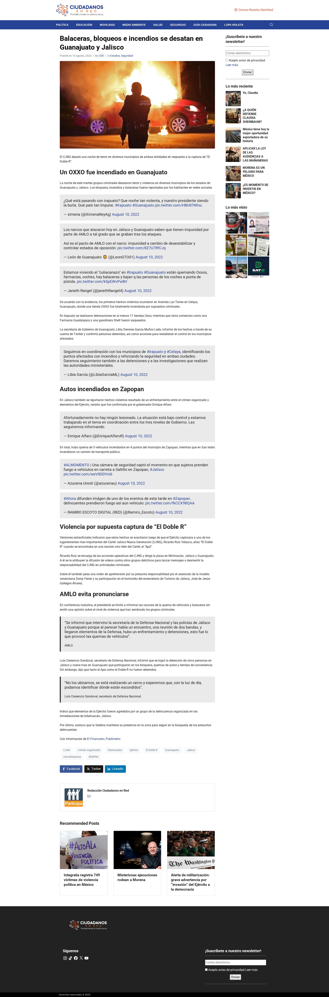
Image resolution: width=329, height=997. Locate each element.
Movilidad (107, 24)
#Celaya (173, 351)
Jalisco (191, 750)
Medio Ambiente (134, 24)
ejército (134, 750)
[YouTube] (86, 958)
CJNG (66, 750)
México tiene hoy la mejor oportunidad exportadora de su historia (256, 135)
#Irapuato (123, 205)
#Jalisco (157, 469)
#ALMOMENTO (76, 465)
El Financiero (95, 739)
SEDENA (93, 756)
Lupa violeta (233, 24)
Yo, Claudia (250, 93)
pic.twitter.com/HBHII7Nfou (178, 205)
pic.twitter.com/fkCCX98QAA (170, 503)
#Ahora (70, 498)
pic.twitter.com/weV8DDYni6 (88, 474)
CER (101, 55)
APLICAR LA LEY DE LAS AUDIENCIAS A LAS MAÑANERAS (255, 154)
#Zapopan (181, 498)
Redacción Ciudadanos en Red (108, 790)
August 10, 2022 (125, 214)
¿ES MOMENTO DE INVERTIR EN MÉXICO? (255, 189)
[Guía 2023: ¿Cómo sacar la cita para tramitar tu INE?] (258, 223)
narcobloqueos (72, 756)
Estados (115, 55)
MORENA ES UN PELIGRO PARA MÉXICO (254, 172)
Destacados (115, 750)
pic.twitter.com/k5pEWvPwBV (102, 281)
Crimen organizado (89, 750)
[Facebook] (75, 958)
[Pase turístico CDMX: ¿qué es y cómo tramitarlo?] (258, 245)
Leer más (232, 65)
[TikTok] (70, 958)
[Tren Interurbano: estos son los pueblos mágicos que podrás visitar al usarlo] (236, 267)
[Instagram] (65, 958)
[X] (81, 958)
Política (62, 24)
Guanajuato (172, 750)
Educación (84, 24)
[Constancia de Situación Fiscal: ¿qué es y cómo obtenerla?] (258, 267)
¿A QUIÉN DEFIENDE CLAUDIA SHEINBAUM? (252, 116)
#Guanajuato (143, 205)
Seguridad (178, 24)
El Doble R (151, 750)
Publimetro (113, 739)
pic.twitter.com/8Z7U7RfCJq (141, 248)
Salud (157, 24)
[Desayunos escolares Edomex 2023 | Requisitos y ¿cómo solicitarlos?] (236, 245)
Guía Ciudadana (205, 24)
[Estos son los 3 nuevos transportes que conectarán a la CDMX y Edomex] (236, 223)
